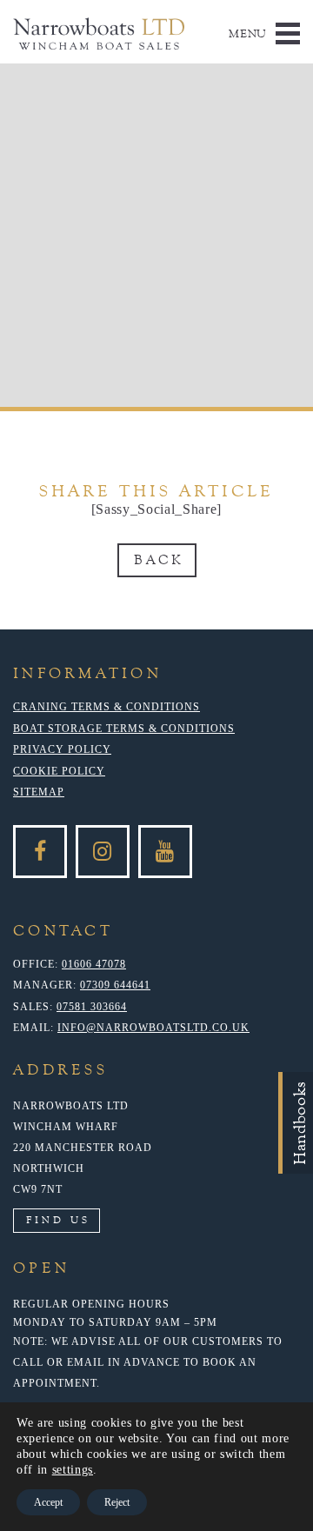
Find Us (58, 1220)
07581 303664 (92, 1007)
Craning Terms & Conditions (106, 707)
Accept (48, 1502)
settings (72, 1469)
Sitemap (38, 792)
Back (158, 560)
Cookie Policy (59, 771)
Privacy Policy (62, 749)
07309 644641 (115, 985)
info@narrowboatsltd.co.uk (153, 1028)
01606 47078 (94, 964)
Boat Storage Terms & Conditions (124, 728)
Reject (117, 1502)
